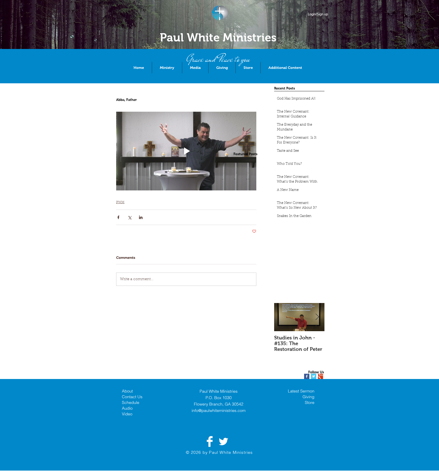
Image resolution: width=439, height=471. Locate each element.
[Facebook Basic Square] (306, 376)
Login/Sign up (318, 14)
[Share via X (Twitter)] (129, 217)
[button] (167, 67)
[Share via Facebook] (118, 217)
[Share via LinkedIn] (141, 217)
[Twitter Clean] (223, 441)
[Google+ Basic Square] (320, 376)
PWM (120, 202)
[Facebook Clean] (209, 441)
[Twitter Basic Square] (313, 376)
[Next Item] (317, 317)
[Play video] (186, 151)
